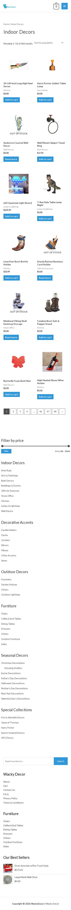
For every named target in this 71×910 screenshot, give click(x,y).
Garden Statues (9, 584)
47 (48, 411)
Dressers (5, 628)
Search (60, 761)
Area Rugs (6, 470)
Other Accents (8, 555)
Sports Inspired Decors (13, 732)
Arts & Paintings (9, 475)
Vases (4, 560)
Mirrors (5, 545)
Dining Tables (8, 623)
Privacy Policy (10, 798)
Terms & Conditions (13, 802)
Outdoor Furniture (10, 639)
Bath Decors (7, 480)
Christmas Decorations (13, 662)
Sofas (4, 644)
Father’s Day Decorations (14, 678)
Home (6, 24)
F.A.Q (6, 794)
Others (4, 589)
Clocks (4, 535)
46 (40, 411)
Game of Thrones (10, 722)
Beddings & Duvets (11, 485)
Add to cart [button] (11, 99)
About (6, 781)
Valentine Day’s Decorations (15, 698)
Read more (11, 159)
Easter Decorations (11, 673)
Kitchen (5, 501)
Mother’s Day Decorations (14, 688)
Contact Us (9, 789)
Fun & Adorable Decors (12, 717)
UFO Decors (7, 737)
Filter (6, 451)
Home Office (7, 495)
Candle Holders (9, 530)
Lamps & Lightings (10, 505)
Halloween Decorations (13, 683)
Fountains (6, 579)
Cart (5, 785)
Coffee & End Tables (11, 618)
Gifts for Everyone (10, 490)
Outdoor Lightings (10, 594)
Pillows (4, 550)
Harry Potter (7, 727)
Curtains (5, 540)
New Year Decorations (12, 693)
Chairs (4, 613)
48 (55, 411)
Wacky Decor (52, 903)
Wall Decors (7, 511)
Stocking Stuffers (13, 668)
